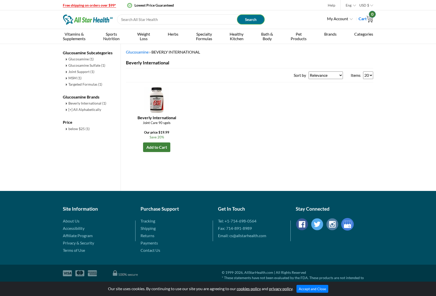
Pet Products (299, 36)
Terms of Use (74, 250)
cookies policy (249, 288)
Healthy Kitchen (236, 36)
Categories (363, 34)
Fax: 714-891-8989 (235, 228)
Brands (330, 34)
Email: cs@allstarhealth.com (242, 235)
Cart (366, 18)
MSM (74, 78)
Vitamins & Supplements (74, 36)
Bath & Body (267, 36)
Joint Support (81, 71)
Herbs (173, 34)
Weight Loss (143, 36)
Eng (348, 5)
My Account (337, 18)
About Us (71, 220)
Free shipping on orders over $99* (89, 5)
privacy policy (280, 288)
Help (331, 5)
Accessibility (74, 228)
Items (356, 75)
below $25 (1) (79, 129)
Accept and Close (312, 289)
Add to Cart (156, 147)
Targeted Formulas (85, 84)
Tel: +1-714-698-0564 (237, 220)
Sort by (300, 75)
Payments (149, 242)
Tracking (148, 220)
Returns (147, 235)
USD (364, 5)
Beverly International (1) (87, 103)
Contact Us (150, 250)
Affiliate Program (78, 235)
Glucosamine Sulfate (86, 65)
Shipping (148, 228)
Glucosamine (81, 59)
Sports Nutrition (111, 36)
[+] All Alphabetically (84, 109)
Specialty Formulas (204, 36)
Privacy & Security (78, 242)
